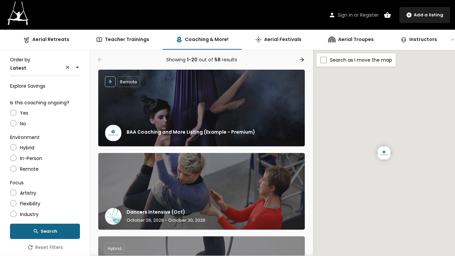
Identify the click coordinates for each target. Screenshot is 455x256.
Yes (24, 113)
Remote (29, 169)
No (23, 123)
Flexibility (30, 203)
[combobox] (45, 68)
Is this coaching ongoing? (39, 102)
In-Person (31, 158)
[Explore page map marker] (384, 153)
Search (49, 231)
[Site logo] (19, 14)
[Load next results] (302, 59)
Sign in (345, 15)
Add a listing (428, 15)
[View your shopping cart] (387, 15)
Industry (29, 214)
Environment (25, 137)
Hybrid (27, 147)
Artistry (28, 193)
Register (369, 15)
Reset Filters (49, 247)
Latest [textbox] (18, 68)
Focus (17, 182)
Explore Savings (27, 86)
